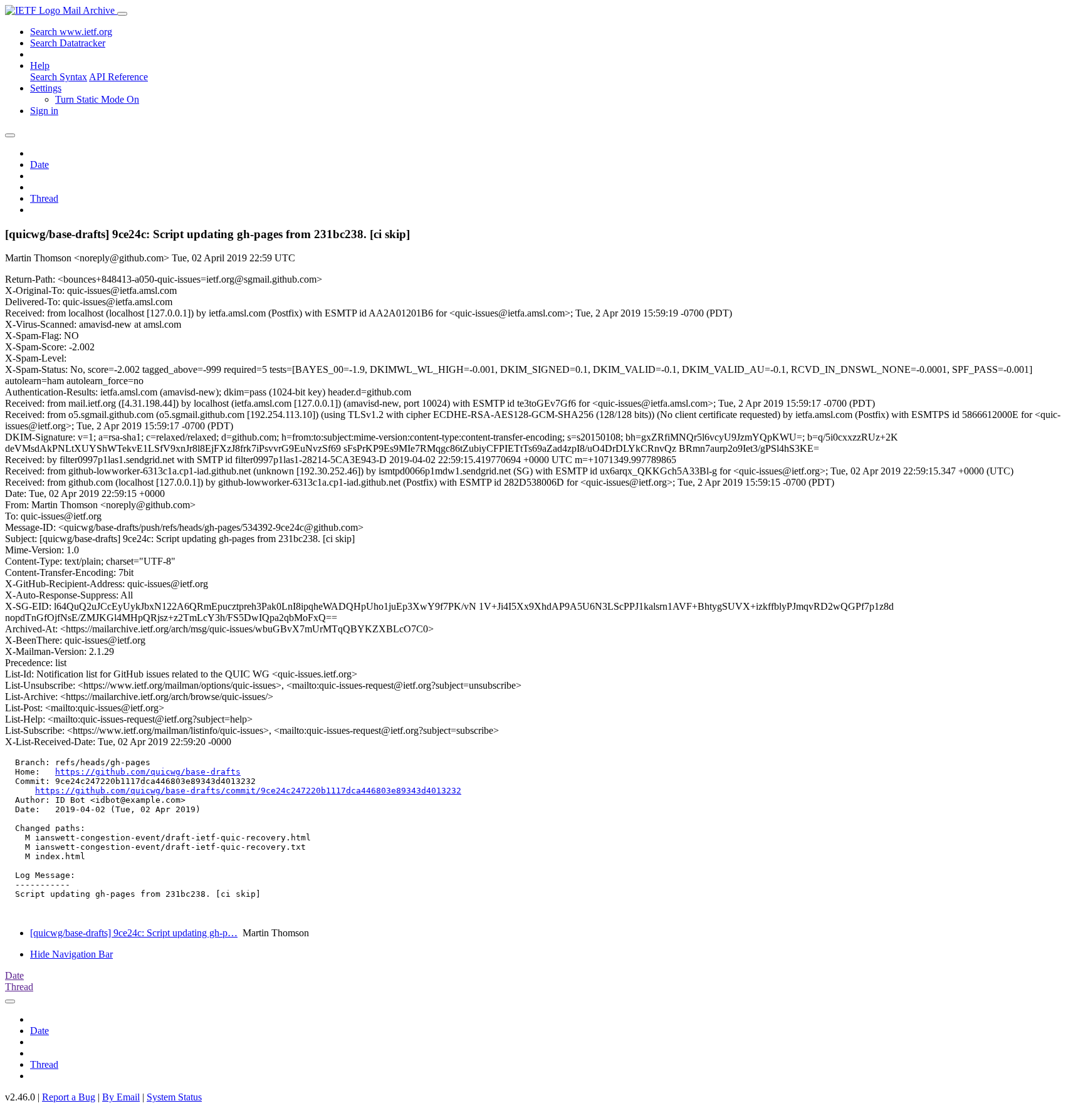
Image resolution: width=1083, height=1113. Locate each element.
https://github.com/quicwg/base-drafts (148, 771)
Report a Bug (68, 1097)
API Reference (118, 76)
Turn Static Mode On (97, 99)
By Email (121, 1097)
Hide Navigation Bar (71, 954)
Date (39, 164)
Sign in (44, 110)
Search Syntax (58, 76)
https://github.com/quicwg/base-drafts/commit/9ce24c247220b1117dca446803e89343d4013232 (248, 790)
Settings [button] (45, 88)
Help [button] (40, 65)
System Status (174, 1097)
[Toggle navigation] (122, 14)
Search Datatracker (67, 43)
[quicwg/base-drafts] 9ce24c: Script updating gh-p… (134, 932)
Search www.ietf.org (71, 31)
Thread (44, 198)
